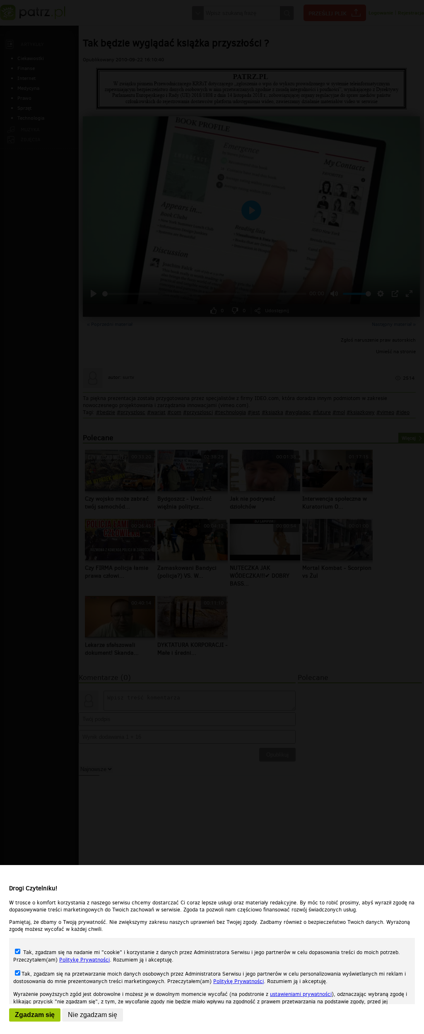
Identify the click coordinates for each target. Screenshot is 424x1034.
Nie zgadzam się (92, 1014)
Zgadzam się (35, 1014)
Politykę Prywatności (84, 959)
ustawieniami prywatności (301, 994)
